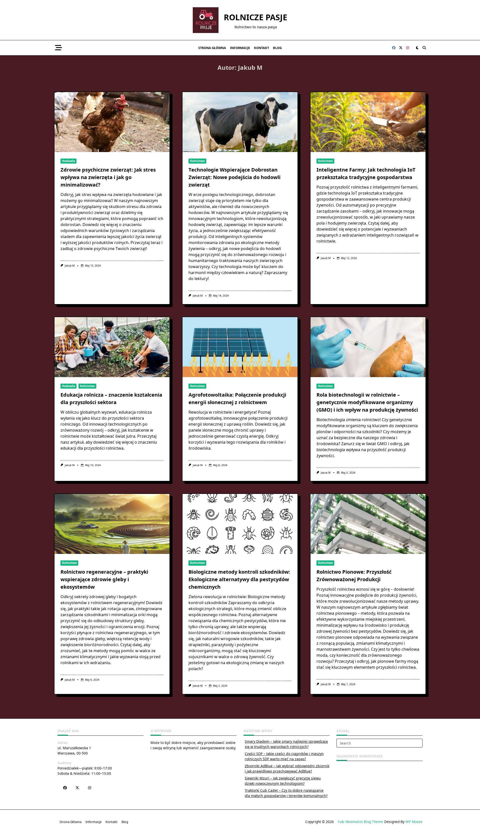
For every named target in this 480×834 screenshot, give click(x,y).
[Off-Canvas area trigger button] (58, 48)
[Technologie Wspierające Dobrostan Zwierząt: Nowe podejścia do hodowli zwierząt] (240, 122)
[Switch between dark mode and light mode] (417, 48)
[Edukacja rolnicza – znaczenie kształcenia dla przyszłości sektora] (112, 347)
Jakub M (69, 265)
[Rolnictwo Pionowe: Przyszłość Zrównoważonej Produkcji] (368, 524)
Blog (277, 48)
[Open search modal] (424, 48)
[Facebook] (394, 48)
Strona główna (212, 48)
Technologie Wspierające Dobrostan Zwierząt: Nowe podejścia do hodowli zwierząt (234, 177)
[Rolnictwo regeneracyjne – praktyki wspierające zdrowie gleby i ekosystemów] (112, 524)
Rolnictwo (197, 161)
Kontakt (261, 48)
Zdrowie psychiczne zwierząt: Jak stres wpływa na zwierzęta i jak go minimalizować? (108, 177)
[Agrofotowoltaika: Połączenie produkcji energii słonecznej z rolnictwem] (240, 347)
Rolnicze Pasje (255, 17)
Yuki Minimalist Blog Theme (360, 821)
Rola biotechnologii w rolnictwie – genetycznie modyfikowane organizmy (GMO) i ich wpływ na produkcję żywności (367, 402)
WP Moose (414, 821)
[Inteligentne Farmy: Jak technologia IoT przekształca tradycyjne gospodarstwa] (368, 122)
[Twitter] (400, 48)
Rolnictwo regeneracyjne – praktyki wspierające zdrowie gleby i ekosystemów (104, 579)
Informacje (240, 48)
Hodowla (68, 161)
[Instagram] (407, 48)
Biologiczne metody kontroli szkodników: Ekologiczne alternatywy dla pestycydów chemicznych (239, 579)
